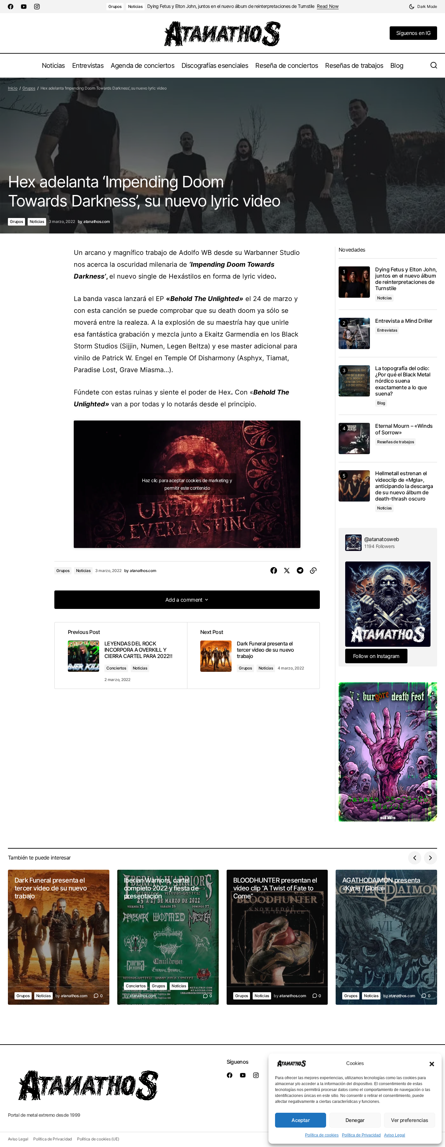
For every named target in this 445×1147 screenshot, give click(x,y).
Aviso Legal (394, 1135)
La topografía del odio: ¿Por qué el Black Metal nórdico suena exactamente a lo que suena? (403, 381)
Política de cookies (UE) (98, 1138)
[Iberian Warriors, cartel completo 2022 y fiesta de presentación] (168, 937)
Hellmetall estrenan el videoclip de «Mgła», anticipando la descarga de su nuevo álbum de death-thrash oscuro (404, 486)
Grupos (115, 6)
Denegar (355, 1120)
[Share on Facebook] (273, 570)
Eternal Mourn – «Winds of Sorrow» (404, 429)
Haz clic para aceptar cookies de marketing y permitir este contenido (187, 484)
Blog (381, 402)
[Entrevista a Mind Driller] (354, 333)
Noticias (135, 6)
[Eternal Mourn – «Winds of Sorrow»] (354, 438)
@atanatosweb (381, 539)
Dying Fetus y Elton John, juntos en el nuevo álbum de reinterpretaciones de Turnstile (230, 6)
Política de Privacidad (361, 1135)
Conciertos (116, 668)
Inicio (12, 88)
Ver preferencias (409, 1120)
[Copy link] (313, 570)
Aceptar (301, 1120)
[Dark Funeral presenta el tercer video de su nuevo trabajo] (253, 655)
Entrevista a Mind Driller (403, 321)
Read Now (328, 6)
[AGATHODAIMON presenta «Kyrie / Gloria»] (386, 937)
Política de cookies (322, 1135)
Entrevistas (387, 330)
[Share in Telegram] (300, 570)
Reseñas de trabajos (395, 441)
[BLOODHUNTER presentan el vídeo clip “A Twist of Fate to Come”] (277, 937)
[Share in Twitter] (286, 570)
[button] (432, 1063)
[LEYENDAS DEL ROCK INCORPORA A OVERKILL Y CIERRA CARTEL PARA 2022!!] (121, 655)
